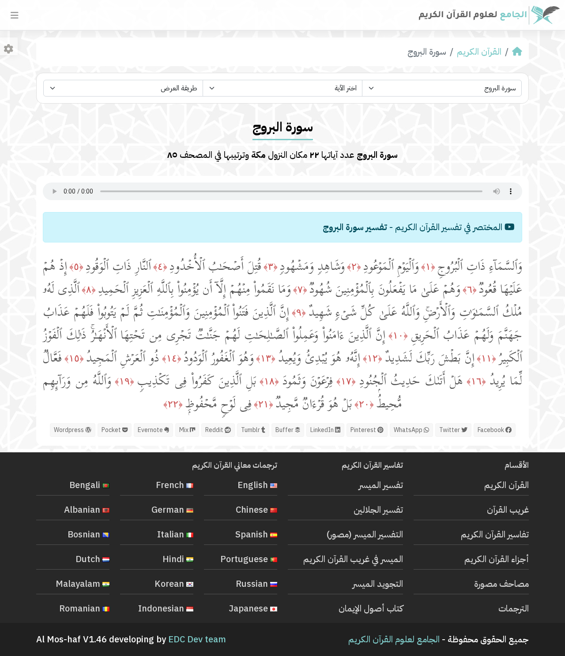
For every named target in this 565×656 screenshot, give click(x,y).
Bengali (85, 485)
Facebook (491, 430)
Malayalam (79, 583)
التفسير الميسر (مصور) (365, 534)
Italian (171, 534)
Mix (184, 430)
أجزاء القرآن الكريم (496, 559)
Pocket (112, 430)
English (253, 485)
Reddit (215, 430)
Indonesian (162, 608)
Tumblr (251, 430)
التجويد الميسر (378, 583)
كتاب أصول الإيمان (371, 608)
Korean (170, 583)
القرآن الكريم (479, 51)
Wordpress (69, 430)
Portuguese (245, 559)
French (171, 485)
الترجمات (513, 608)
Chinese (253, 509)
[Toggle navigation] (14, 15)
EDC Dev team (197, 639)
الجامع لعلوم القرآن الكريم (394, 639)
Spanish (252, 534)
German (168, 509)
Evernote (151, 430)
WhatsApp (409, 430)
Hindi (174, 559)
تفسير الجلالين (378, 509)
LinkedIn (322, 430)
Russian (253, 583)
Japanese (249, 608)
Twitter (450, 430)
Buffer (285, 430)
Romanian (80, 608)
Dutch (88, 559)
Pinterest (363, 430)
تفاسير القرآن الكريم (495, 534)
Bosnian (85, 534)
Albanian (83, 509)
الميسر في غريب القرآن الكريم (353, 559)
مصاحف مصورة (501, 583)
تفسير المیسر (381, 485)
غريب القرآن (508, 509)
